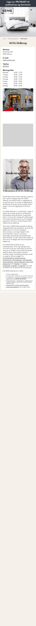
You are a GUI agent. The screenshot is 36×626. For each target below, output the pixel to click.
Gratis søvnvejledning (12, 287)
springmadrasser (19, 262)
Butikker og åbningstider (13, 38)
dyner (25, 264)
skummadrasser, (8, 262)
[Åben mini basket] (30, 11)
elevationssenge (20, 258)
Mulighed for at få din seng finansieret (17, 285)
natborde (22, 266)
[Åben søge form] (26, 11)
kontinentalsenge (8, 258)
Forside (4, 38)
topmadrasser (27, 260)
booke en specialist (21, 278)
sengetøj (14, 266)
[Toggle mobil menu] (34, 11)
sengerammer (7, 260)
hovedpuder (6, 266)
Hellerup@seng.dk (9, 60)
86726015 (6, 66)
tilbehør (16, 264)
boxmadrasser (17, 260)
